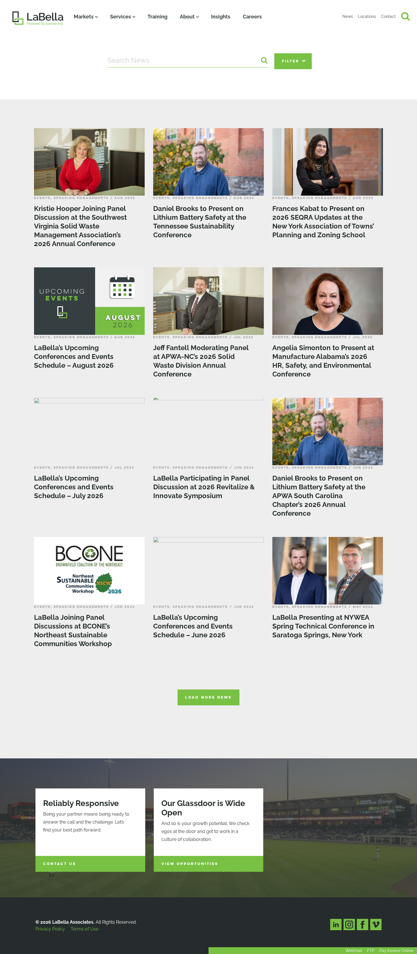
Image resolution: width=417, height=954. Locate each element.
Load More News (208, 697)
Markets (84, 17)
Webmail (354, 950)
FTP (370, 950)
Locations (367, 16)
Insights (220, 17)
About (187, 17)
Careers (252, 17)
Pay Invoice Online (396, 950)
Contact (388, 16)
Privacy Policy (50, 929)
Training (157, 17)
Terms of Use (84, 929)
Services (120, 17)
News (347, 16)
